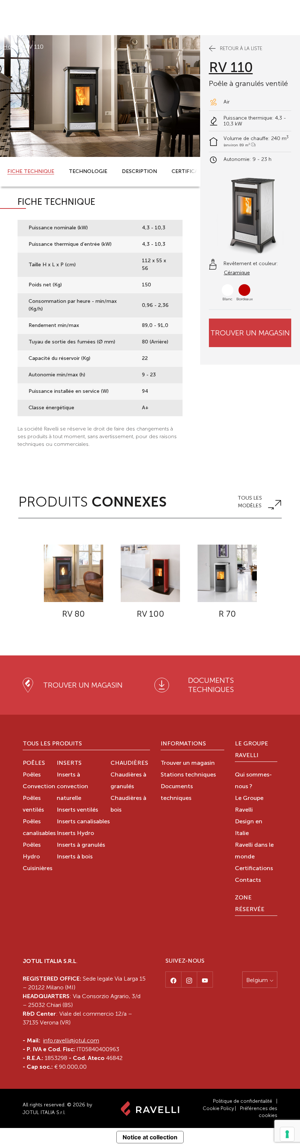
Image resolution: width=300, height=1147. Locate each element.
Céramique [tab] (237, 273)
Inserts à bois (75, 857)
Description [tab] (139, 171)
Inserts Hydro (75, 833)
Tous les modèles (250, 502)
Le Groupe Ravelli (251, 750)
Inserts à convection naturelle (72, 786)
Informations (183, 744)
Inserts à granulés (81, 845)
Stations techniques (188, 775)
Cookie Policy (218, 1108)
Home (11, 46)
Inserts (69, 763)
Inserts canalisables (83, 822)
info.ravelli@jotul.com (71, 1040)
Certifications (254, 869)
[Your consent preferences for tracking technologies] (287, 1134)
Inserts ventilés (77, 810)
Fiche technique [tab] (30, 171)
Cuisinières (37, 869)
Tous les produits (52, 744)
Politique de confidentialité (242, 1101)
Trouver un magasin (250, 332)
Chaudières (129, 763)
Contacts (248, 880)
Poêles (34, 763)
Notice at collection (150, 1137)
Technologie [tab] (88, 171)
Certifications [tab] (193, 171)
